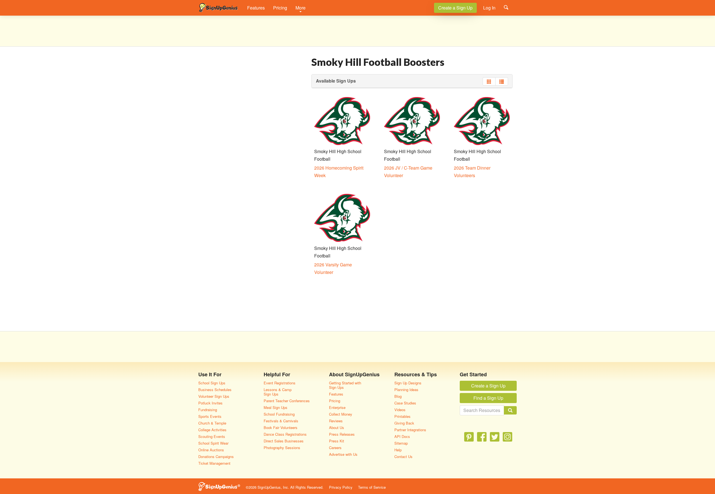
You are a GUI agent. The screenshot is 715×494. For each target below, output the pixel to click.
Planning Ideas (406, 389)
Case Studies (405, 403)
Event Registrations (279, 382)
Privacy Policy (340, 487)
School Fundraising (279, 414)
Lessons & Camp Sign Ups (278, 392)
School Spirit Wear (213, 443)
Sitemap (401, 443)
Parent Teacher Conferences (287, 400)
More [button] (300, 7)
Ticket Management (214, 463)
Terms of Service (372, 487)
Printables (402, 416)
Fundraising (207, 409)
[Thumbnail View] (489, 81)
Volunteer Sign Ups (213, 396)
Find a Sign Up (488, 398)
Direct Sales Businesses (284, 441)
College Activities (212, 429)
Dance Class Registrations (285, 434)
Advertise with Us (343, 454)
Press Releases (342, 434)
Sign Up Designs (407, 382)
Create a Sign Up (455, 7)
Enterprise (337, 407)
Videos (400, 409)
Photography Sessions (282, 447)
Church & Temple (212, 423)
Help (398, 449)
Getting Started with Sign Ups (345, 385)
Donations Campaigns (216, 456)
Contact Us (403, 456)
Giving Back (404, 423)
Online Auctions (211, 449)
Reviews (336, 420)
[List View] (501, 81)
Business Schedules (215, 389)
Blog (398, 396)
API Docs (402, 436)
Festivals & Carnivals (281, 420)
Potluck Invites (210, 403)
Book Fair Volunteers (280, 427)
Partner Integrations (410, 429)
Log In (489, 7)
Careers (335, 447)
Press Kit (336, 441)
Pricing (280, 7)
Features (256, 7)
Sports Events (209, 416)
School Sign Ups (211, 382)
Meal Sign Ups (275, 407)
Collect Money (340, 414)
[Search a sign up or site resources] (506, 7)
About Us (336, 427)
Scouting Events (211, 436)
